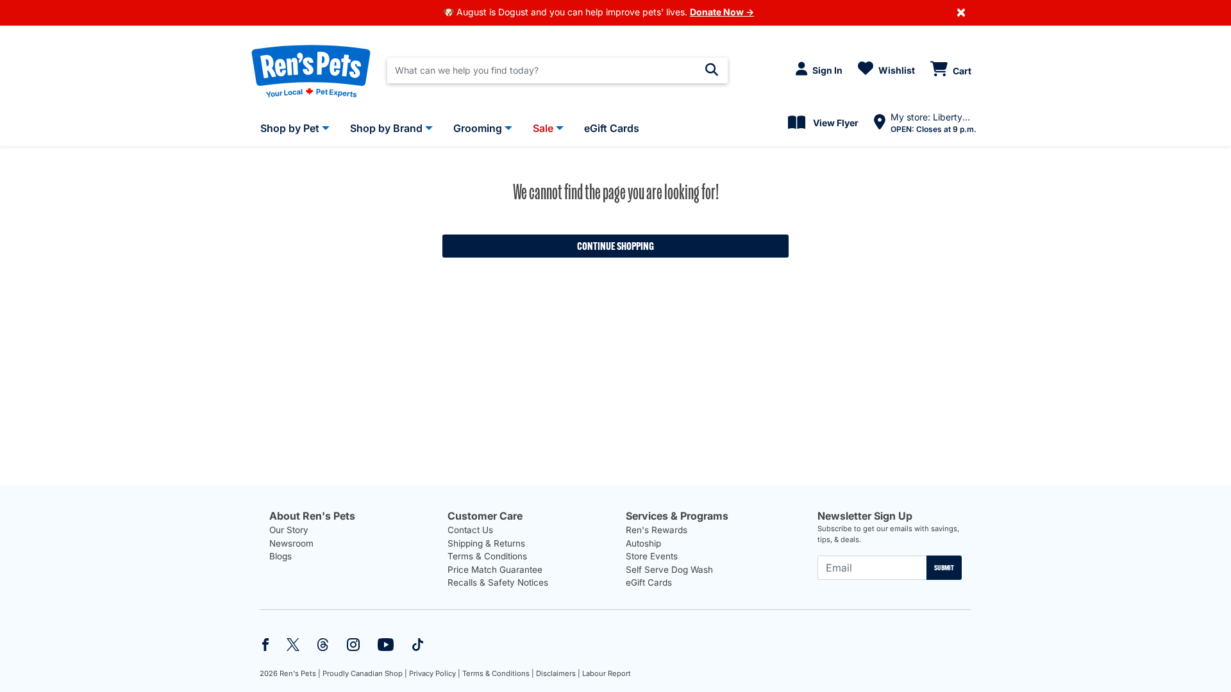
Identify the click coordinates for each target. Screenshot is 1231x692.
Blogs (280, 556)
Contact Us (470, 530)
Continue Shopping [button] (615, 246)
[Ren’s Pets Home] (311, 70)
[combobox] (557, 70)
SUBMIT (944, 567)
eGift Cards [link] (611, 128)
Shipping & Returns (486, 543)
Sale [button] (543, 128)
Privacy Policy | (434, 673)
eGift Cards (649, 582)
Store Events (652, 556)
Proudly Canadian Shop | (364, 673)
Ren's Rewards (656, 530)
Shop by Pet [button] (289, 128)
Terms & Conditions (487, 556)
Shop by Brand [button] (386, 128)
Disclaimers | (558, 673)
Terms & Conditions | (498, 673)
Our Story (288, 530)
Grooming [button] (477, 128)
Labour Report (606, 673)
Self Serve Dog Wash (669, 569)
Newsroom (291, 543)
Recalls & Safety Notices (498, 582)
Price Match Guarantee (495, 569)
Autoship (643, 543)
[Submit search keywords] (711, 69)
